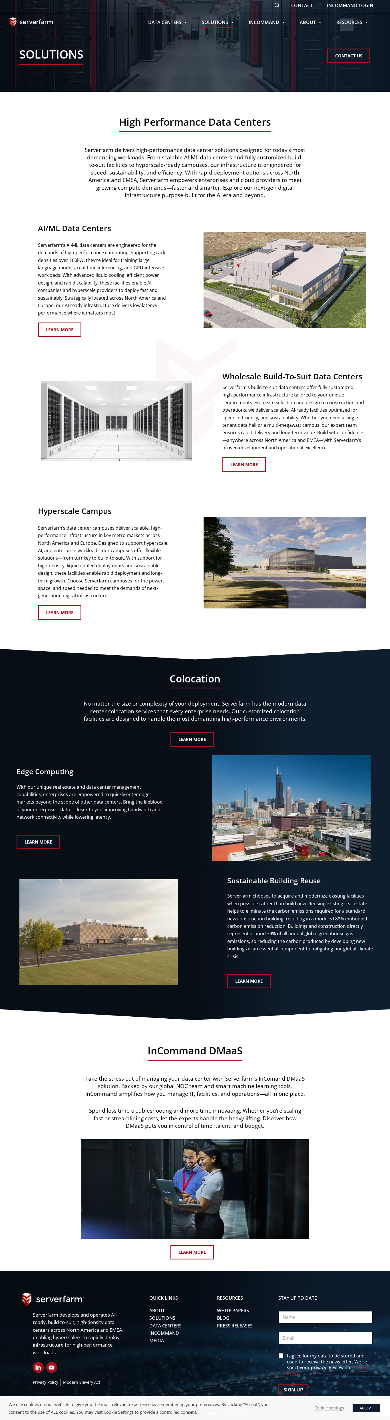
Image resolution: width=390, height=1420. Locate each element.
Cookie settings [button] (329, 1408)
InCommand (264, 22)
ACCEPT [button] (366, 1408)
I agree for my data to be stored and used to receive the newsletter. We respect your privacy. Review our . (328, 1365)
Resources (349, 22)
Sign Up (293, 1389)
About (308, 22)
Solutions (215, 22)
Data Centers (164, 22)
